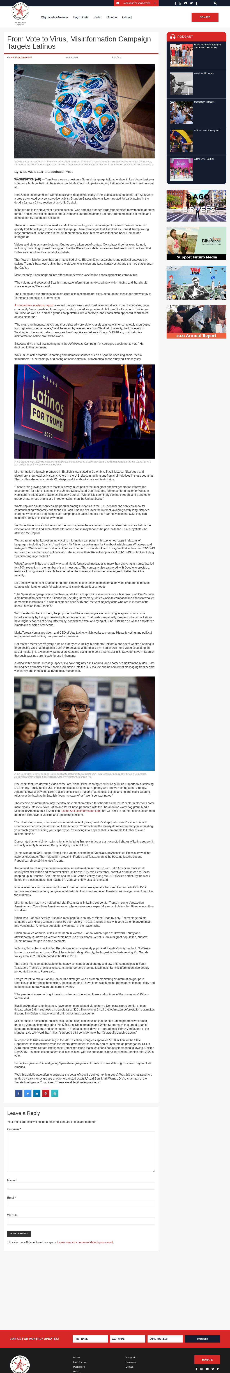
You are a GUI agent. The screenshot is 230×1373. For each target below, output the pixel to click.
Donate (205, 17)
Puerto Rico (79, 1367)
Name (12, 1180)
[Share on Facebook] (18, 1096)
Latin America (80, 1362)
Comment (14, 1129)
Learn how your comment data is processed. (85, 1242)
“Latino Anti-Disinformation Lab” (81, 810)
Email (11, 1197)
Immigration (131, 1357)
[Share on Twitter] (27, 1096)
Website (12, 1215)
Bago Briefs (80, 17)
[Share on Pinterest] (45, 1096)
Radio (97, 17)
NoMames (131, 1362)
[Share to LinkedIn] (36, 1096)
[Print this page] (54, 1096)
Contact (127, 17)
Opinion (112, 17)
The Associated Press (21, 57)
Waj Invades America (54, 17)
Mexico (76, 1371)
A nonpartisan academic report (33, 305)
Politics (76, 1357)
